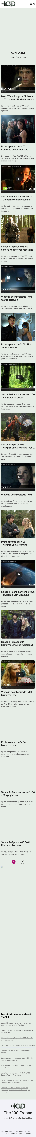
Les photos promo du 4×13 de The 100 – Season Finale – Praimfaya (16, 1074)
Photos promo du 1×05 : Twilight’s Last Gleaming (14, 543)
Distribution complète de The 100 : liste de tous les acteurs (17, 1039)
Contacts (28, 1134)
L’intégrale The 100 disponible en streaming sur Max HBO (17, 1031)
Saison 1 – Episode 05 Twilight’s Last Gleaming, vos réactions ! (16, 447)
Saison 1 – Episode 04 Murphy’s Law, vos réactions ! (17, 643)
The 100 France (18, 1112)
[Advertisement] (18, 26)
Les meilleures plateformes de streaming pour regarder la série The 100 (16, 1024)
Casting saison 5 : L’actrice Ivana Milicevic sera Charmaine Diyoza (17, 1059)
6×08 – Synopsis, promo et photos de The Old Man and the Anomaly (17, 1081)
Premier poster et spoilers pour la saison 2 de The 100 (17, 1066)
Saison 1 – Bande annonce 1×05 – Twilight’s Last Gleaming (18, 593)
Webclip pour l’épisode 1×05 (16, 494)
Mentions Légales (17, 1134)
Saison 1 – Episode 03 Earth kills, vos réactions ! (15, 844)
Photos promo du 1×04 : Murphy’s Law (14, 744)
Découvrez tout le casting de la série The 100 (18, 1045)
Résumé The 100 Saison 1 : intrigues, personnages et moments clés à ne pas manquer (15, 1090)
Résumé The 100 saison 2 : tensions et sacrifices (15, 1052)
